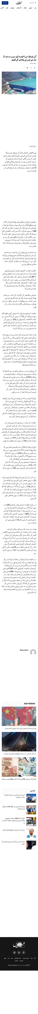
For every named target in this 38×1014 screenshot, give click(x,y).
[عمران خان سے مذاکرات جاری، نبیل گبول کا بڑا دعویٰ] (31, 845)
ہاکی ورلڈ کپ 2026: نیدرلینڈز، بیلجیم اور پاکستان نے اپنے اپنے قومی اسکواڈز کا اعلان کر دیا (13, 820)
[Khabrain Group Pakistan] (19, 3)
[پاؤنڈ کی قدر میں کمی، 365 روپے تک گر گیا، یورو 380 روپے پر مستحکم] (19, 767)
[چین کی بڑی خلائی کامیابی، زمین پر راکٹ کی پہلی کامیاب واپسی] (19, 716)
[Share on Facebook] (34, 67)
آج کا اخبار (5, 3)
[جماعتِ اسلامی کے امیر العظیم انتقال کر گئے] (31, 833)
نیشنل (25, 8)
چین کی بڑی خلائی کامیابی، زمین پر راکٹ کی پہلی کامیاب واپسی (20, 728)
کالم (35, 958)
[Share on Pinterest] (27, 67)
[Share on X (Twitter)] (31, 67)
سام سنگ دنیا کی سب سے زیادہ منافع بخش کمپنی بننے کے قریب (20, 754)
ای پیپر (30, 8)
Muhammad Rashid (22, 965)
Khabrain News (33, 63)
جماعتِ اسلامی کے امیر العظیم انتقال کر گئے (14, 830)
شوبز (7, 8)
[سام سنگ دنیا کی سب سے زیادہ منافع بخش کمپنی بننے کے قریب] (19, 741)
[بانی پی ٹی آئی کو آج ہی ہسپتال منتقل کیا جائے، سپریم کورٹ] (31, 798)
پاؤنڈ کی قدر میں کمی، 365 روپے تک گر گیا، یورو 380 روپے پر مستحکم (19, 779)
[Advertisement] (19, 32)
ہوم (35, 8)
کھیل (5, 958)
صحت (31, 958)
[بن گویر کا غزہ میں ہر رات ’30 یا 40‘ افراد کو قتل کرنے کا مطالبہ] (31, 810)
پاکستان (16, 961)
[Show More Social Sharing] (23, 67)
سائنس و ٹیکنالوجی (17, 958)
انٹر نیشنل (19, 8)
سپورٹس (12, 8)
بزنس (12, 958)
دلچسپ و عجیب (26, 958)
